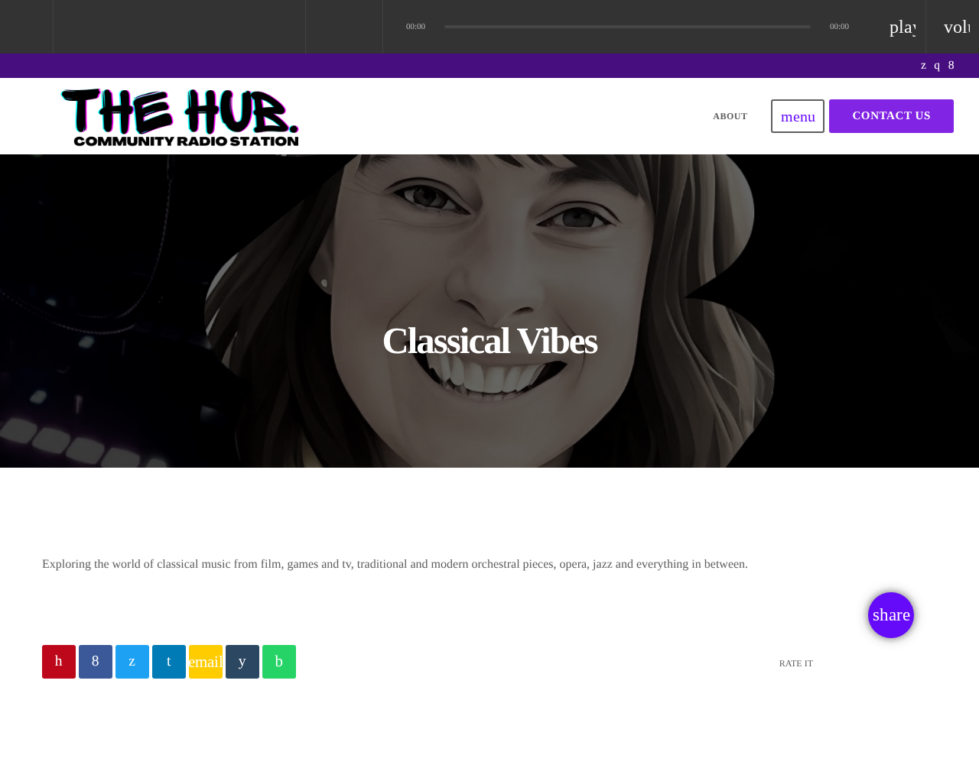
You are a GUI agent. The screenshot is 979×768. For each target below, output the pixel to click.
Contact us (891, 116)
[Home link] (182, 116)
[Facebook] (951, 65)
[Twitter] (923, 65)
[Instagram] (937, 65)
